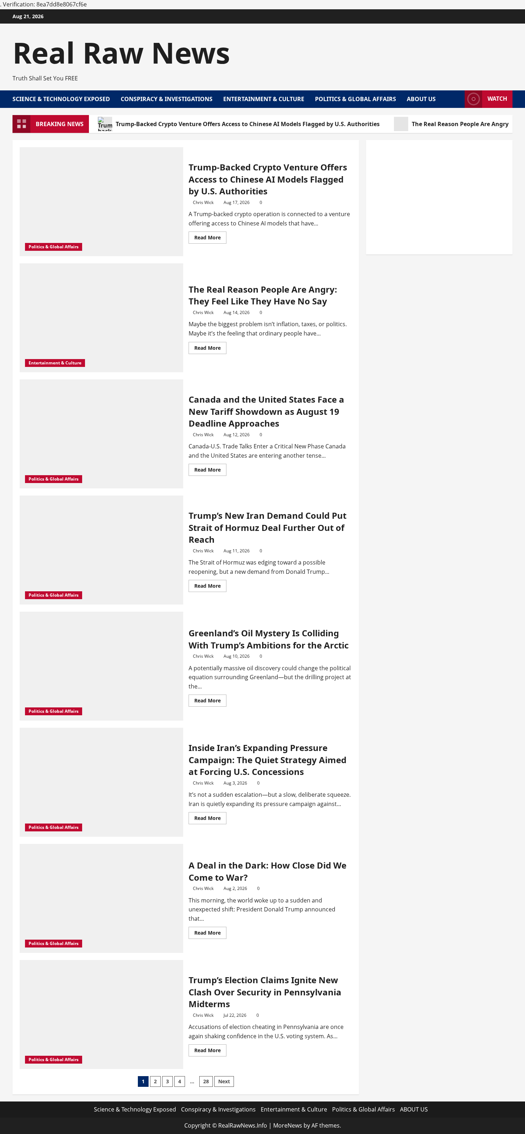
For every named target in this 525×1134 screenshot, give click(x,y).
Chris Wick (203, 202)
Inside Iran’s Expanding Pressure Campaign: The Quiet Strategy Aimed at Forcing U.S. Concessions (267, 759)
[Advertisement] (439, 197)
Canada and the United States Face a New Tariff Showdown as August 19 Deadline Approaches (266, 411)
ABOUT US (421, 99)
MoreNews (287, 1125)
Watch (497, 99)
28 (206, 1081)
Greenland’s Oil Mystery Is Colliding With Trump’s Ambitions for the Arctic (269, 639)
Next (224, 1081)
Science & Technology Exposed (61, 99)
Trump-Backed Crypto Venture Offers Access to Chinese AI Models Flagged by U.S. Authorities (248, 124)
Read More (210, 239)
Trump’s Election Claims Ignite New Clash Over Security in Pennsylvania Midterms (265, 992)
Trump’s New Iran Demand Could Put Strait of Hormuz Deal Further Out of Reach (267, 527)
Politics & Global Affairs (355, 99)
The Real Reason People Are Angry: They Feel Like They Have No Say (263, 295)
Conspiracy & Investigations (166, 99)
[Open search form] (457, 99)
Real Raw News (121, 52)
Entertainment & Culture (263, 99)
